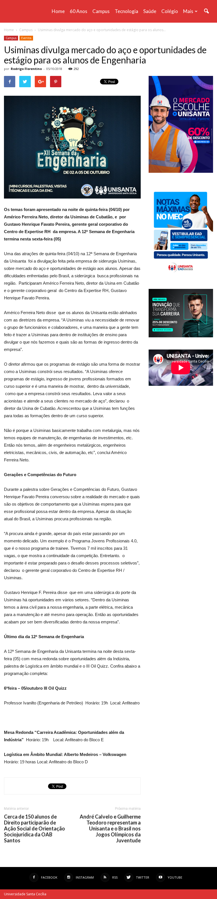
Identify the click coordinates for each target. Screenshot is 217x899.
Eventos (26, 38)
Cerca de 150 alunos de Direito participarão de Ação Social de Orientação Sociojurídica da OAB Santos (34, 828)
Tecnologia (126, 11)
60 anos (78, 11)
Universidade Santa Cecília (25, 894)
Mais (188, 11)
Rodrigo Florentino (26, 69)
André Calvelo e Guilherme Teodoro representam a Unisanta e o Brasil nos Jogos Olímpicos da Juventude (110, 828)
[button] (206, 11)
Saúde (149, 11)
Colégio (169, 11)
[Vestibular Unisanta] (181, 171)
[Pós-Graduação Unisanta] (181, 335)
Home (58, 11)
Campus (101, 11)
